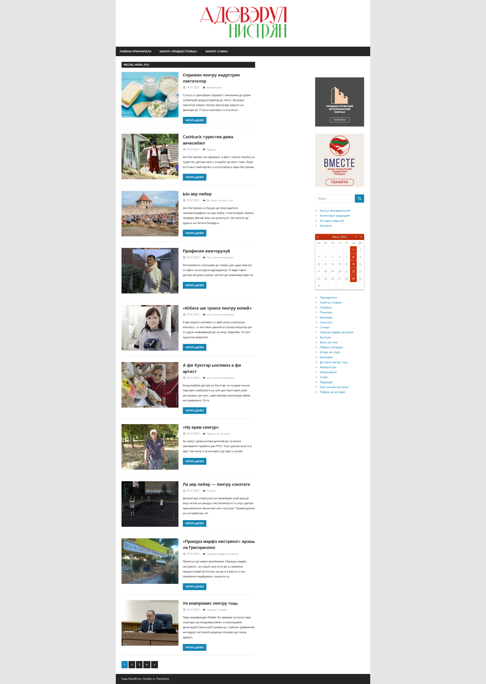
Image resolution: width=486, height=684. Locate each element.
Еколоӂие (326, 357)
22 (353, 271)
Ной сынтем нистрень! (220, 257)
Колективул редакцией (335, 215)
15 (353, 264)
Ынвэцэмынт (328, 372)
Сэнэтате (326, 322)
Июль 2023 (339, 237)
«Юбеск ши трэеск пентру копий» (217, 308)
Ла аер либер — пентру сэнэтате (216, 484)
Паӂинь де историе (218, 433)
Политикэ (326, 312)
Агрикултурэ (213, 87)
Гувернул (326, 307)
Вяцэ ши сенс (329, 342)
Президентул (328, 297)
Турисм (210, 149)
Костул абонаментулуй (335, 210)
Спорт (324, 377)
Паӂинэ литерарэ (331, 347)
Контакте (326, 225)
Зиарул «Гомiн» (216, 51)
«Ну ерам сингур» (201, 427)
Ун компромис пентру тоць (210, 603)
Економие (326, 317)
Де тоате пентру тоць (219, 200)
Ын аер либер (197, 193)
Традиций (326, 382)
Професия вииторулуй (206, 250)
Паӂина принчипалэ (135, 51)
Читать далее (194, 120)
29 (353, 278)
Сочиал (211, 490)
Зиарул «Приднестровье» (178, 51)
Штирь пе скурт (330, 352)
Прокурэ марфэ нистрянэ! (222, 553)
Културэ (325, 337)
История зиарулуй (332, 220)
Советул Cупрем (216, 609)
